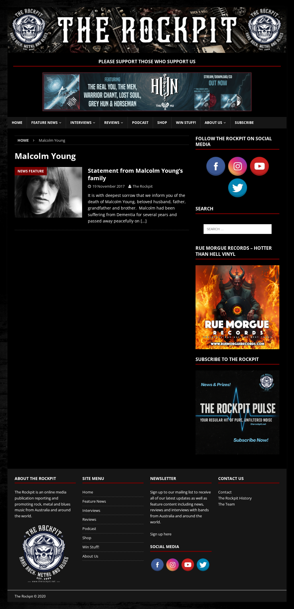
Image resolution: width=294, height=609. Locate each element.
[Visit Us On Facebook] (216, 173)
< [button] (49, 90)
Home (17, 122)
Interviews (81, 122)
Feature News (44, 122)
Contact (225, 492)
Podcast (140, 122)
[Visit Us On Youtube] (259, 173)
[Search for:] (237, 229)
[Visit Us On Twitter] (237, 195)
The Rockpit (143, 186)
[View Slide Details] (147, 91)
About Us (213, 122)
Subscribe (244, 122)
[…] (144, 221)
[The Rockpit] (147, 49)
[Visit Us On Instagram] (237, 173)
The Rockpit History (235, 498)
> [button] (244, 90)
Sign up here (160, 534)
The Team (226, 504)
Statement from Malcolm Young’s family (135, 174)
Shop (162, 122)
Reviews (111, 122)
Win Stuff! (186, 122)
